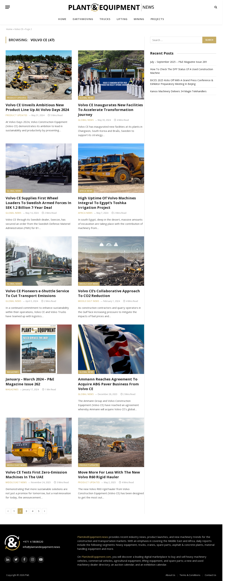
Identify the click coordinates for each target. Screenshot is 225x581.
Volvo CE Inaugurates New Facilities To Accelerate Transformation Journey (110, 110)
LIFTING (122, 19)
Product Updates (16, 97)
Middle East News (88, 283)
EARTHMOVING (83, 19)
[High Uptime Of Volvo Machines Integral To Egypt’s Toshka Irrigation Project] (111, 168)
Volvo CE (18, 29)
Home (62, 19)
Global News (86, 97)
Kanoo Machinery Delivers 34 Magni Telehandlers (178, 91)
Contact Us (210, 575)
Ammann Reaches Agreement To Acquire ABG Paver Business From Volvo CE (108, 384)
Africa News (85, 191)
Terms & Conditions (190, 575)
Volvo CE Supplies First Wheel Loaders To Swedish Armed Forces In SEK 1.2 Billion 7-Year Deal (38, 203)
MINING (139, 19)
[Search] (215, 7)
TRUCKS (104, 19)
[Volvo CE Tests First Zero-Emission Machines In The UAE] (39, 442)
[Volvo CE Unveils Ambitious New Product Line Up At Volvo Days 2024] (39, 75)
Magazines (12, 372)
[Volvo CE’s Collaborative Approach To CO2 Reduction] (111, 261)
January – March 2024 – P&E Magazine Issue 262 (30, 381)
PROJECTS (157, 19)
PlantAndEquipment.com (96, 556)
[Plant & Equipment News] (111, 7)
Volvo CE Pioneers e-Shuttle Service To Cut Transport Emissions (37, 293)
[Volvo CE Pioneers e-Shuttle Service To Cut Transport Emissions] (39, 261)
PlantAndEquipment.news (92, 537)
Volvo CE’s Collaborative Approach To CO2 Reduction (109, 293)
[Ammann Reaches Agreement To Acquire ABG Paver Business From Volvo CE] (111, 349)
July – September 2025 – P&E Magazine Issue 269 (178, 61)
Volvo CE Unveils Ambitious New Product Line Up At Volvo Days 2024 (37, 107)
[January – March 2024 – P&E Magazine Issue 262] (39, 349)
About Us (170, 575)
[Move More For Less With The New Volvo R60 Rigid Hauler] (111, 442)
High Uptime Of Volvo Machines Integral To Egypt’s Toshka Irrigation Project (107, 203)
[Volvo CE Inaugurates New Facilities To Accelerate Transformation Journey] (111, 75)
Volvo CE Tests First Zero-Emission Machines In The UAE (36, 474)
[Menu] (7, 7)
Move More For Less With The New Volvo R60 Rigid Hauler (109, 474)
